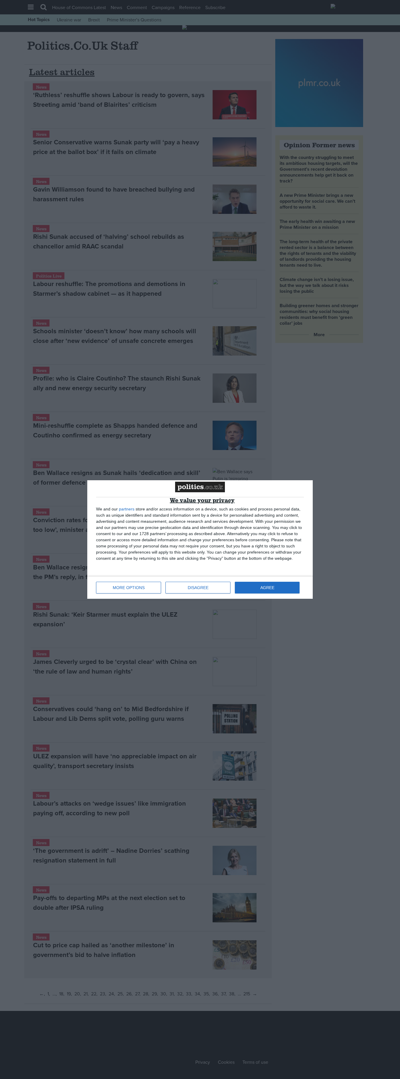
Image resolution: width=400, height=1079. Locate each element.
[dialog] (200, 539)
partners (126, 509)
